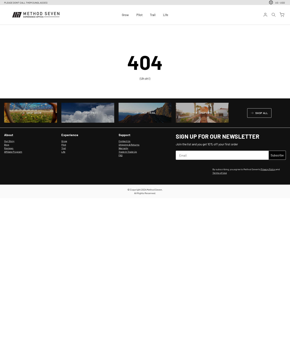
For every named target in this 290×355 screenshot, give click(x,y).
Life (165, 15)
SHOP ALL (259, 113)
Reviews (8, 148)
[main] (145, 62)
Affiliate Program (13, 151)
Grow (125, 15)
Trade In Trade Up (128, 151)
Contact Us (124, 141)
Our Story (9, 141)
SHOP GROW (30, 113)
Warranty (123, 148)
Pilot (139, 15)
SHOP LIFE (202, 113)
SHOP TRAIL (145, 113)
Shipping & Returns (129, 144)
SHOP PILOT (88, 113)
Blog (6, 144)
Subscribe (277, 155)
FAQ (121, 155)
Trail (152, 15)
